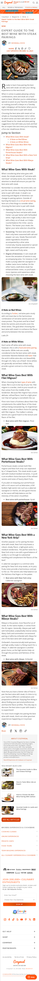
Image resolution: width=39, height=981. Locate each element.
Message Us (17, 2)
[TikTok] (13, 919)
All (3, 7)
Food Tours (7, 846)
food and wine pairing (28, 348)
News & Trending (15, 7)
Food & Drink (31, 7)
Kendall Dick (18, 43)
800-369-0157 (29, 968)
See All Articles (11, 819)
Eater (30, 355)
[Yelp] (17, 919)
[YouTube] (21, 919)
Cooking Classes (9, 831)
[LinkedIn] (34, 919)
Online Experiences (10, 836)
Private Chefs (8, 841)
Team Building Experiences (13, 850)
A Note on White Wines (19, 142)
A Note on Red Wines (18, 139)
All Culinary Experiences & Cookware (19, 855)
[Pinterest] (25, 919)
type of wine (26, 382)
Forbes (15, 313)
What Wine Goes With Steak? (17, 136)
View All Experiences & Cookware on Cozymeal (18, 760)
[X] (30, 919)
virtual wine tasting (27, 201)
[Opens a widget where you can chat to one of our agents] (31, 977)
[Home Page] (8, 2)
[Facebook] (9, 919)
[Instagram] (5, 919)
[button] (2, 2)
